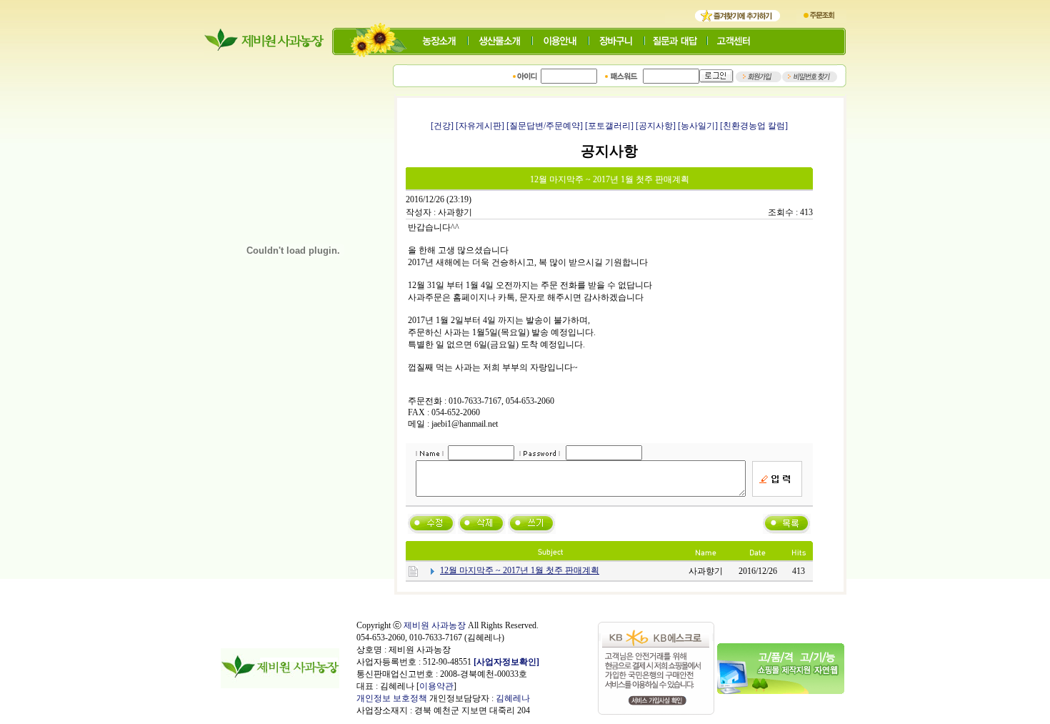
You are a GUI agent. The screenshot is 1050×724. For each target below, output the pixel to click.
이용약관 (436, 686)
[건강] (442, 126)
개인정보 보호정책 (391, 698)
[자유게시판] (480, 126)
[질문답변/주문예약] (544, 126)
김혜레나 (513, 698)
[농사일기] (698, 126)
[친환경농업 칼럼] (754, 126)
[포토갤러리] (609, 126)
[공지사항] (656, 126)
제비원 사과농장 (435, 625)
